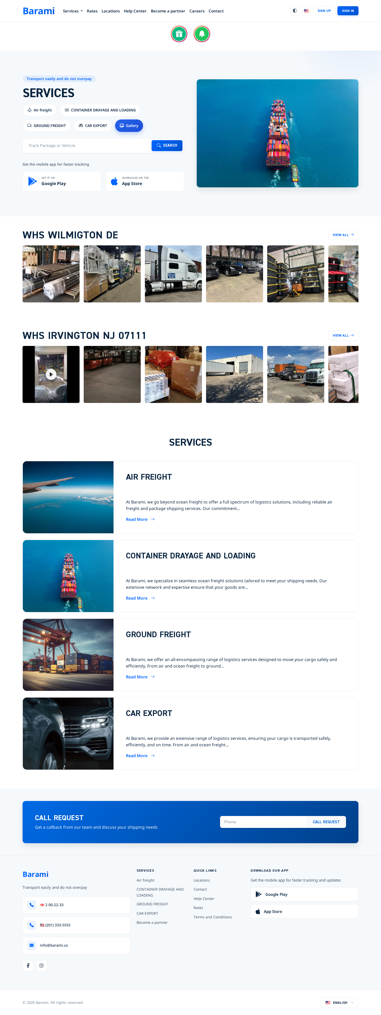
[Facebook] (28, 965)
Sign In (348, 10)
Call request (326, 822)
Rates (92, 10)
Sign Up (324, 10)
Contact (216, 10)
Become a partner (168, 10)
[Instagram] (41, 965)
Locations (111, 10)
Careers (196, 10)
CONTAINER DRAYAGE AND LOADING (160, 892)
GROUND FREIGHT (152, 904)
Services (71, 10)
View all (341, 234)
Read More (136, 519)
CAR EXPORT (147, 913)
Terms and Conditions (213, 916)
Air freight (145, 880)
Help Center (135, 10)
